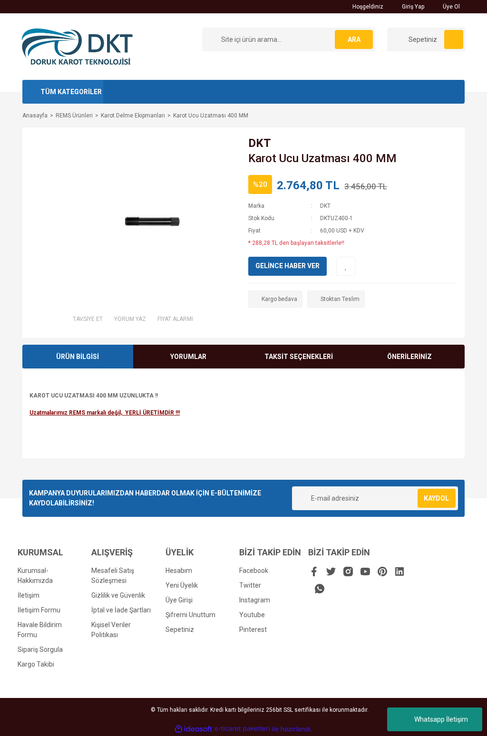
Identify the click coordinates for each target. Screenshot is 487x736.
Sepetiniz (180, 629)
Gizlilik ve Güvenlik (118, 595)
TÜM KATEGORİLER (71, 92)
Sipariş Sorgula (40, 649)
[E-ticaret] (242, 729)
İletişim (28, 595)
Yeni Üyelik (182, 585)
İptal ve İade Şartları (121, 610)
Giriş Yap (412, 6)
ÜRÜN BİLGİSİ (77, 356)
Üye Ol (450, 6)
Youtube (252, 615)
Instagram (254, 600)
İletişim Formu (39, 610)
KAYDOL (436, 498)
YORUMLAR (188, 356)
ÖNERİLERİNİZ (409, 356)
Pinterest (253, 629)
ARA (354, 39)
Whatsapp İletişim (441, 719)
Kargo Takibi (36, 664)
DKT (259, 143)
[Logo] (77, 46)
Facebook (253, 570)
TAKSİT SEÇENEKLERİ (298, 356)
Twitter (250, 585)
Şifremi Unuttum (190, 615)
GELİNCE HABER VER (287, 266)
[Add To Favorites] (345, 266)
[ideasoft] (194, 729)
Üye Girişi (179, 600)
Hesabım (179, 570)
